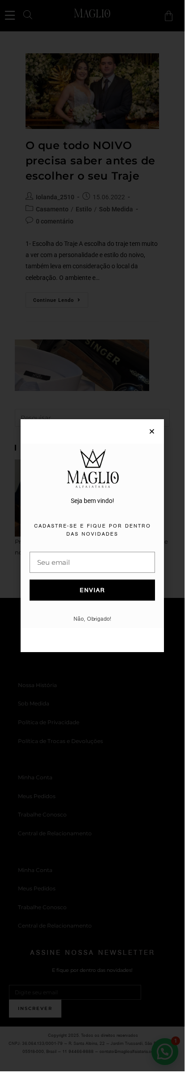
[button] (152, 431)
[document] (92, 535)
